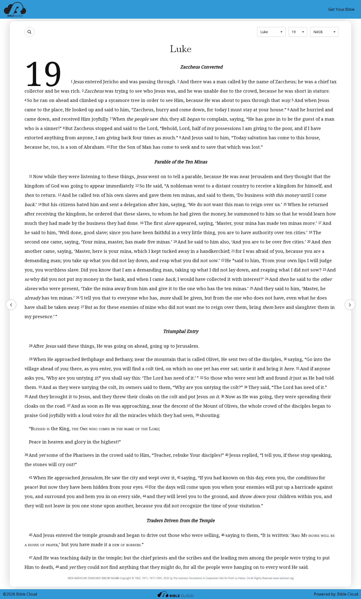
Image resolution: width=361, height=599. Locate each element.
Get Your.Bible (341, 9)
